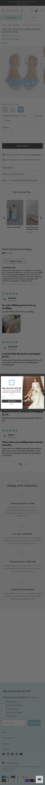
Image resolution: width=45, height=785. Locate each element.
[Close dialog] (43, 378)
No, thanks (11, 404)
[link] (11, 382)
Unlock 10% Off (11, 401)
